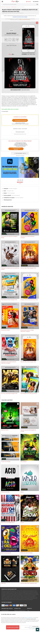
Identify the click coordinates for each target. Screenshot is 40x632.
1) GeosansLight (5, 111)
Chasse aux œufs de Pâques (26, 552)
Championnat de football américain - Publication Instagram (9, 362)
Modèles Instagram (13, 188)
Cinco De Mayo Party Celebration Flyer (29, 583)
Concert (22, 522)
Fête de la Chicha (4, 430)
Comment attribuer (19, 197)
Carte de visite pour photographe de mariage (28, 431)
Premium (29, 1)
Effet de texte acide (5, 492)
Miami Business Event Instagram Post (9, 299)
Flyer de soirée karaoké (6, 552)
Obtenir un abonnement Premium (24, 19)
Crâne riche (3, 583)
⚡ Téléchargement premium (20, 120)
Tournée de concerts (5, 330)
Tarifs (28, 610)
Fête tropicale (23, 461)
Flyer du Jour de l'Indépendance (7, 522)
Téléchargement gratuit (20, 131)
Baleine (22, 492)
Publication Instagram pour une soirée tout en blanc (10, 269)
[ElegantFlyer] (15, 2)
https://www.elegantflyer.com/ (29, 617)
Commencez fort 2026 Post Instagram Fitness (9, 237)
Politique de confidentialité (22, 622)
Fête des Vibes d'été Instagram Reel (28, 361)
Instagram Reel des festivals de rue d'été (29, 299)
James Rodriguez (11, 193)
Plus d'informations (16, 195)
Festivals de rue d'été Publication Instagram (28, 237)
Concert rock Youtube (5, 461)
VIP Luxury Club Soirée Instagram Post (9, 393)
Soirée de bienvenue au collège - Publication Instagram (27, 331)
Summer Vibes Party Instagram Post (28, 268)
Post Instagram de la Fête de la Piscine (29, 393)
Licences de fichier (5, 610)
